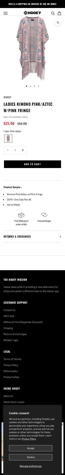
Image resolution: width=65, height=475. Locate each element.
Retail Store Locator (14, 402)
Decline (31, 457)
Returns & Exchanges (15, 334)
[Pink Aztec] (8, 138)
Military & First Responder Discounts (23, 322)
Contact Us (9, 310)
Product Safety (11, 377)
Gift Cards (9, 316)
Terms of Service (12, 359)
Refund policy (11, 371)
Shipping (8, 328)
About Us (8, 396)
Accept (30, 448)
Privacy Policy (29, 439)
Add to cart (32, 164)
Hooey (7, 97)
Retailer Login (11, 340)
